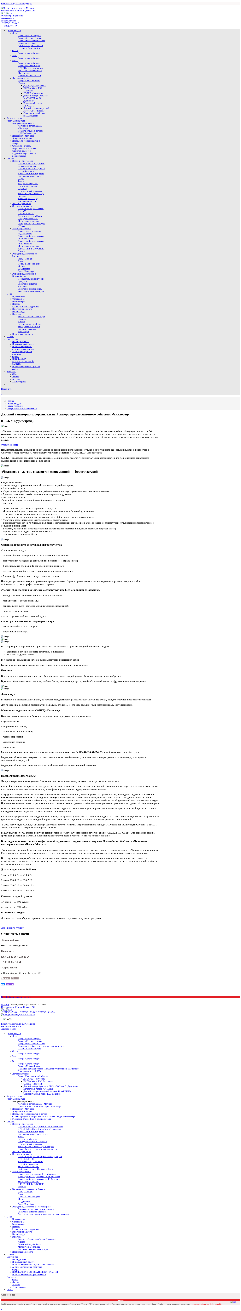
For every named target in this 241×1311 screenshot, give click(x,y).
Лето (14, 33)
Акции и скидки (14, 118)
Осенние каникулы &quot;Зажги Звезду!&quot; (40, 1156)
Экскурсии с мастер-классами (32, 1212)
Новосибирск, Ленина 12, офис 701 (18, 10)
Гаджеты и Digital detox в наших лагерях (24, 154)
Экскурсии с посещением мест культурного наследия (31, 290)
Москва (21, 266)
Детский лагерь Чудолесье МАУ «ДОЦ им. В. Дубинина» (35, 98)
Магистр (5, 1004)
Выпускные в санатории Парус (33, 1134)
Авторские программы (23, 123)
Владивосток (24, 269)
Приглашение (18, 296)
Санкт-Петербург (26, 271)
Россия (21, 261)
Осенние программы (22, 206)
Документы (12, 339)
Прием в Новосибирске (29, 264)
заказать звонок (8, 21)
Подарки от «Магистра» (23, 136)
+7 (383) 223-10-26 (46, 1012)
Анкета (21, 321)
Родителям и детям (16, 121)
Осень (15, 50)
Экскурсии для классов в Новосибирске (24, 275)
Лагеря (15, 376)
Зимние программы (21, 228)
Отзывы (10, 336)
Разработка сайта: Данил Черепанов (18, 1024)
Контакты (11, 371)
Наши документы (20, 341)
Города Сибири (25, 259)
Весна (15, 60)
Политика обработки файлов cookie (29, 1274)
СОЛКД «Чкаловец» (33, 93)
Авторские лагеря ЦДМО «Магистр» (35, 1104)
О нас (9, 294)
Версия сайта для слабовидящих (16, 3)
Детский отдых (14, 30)
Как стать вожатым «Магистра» (27, 330)
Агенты (16, 379)
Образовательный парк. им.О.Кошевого (34, 114)
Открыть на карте (9, 445)
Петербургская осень (28, 218)
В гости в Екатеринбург (29, 48)
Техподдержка (19, 381)
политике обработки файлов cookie (207, 1304)
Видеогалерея (18, 301)
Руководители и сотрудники (25, 306)
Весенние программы (22, 161)
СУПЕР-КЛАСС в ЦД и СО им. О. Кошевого (31, 169)
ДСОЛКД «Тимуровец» (34, 85)
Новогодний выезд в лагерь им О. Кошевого (31, 237)
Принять (120, 1300)
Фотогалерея (18, 299)
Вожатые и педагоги (22, 309)
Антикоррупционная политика (27, 1267)
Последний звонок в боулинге (32, 1141)
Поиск (10, 1289)
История (16, 304)
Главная (10, 401)
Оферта (15, 356)
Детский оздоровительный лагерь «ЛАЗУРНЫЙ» (36, 109)
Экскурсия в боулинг (28, 183)
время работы (7, 18)
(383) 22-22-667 (9, 956)
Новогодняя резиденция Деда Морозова (29, 232)
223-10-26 (24, 956)
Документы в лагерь (22, 138)
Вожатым (16, 314)
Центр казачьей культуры (30, 191)
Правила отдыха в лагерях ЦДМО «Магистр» (30, 132)
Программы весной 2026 (29, 75)
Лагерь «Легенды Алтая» (30, 38)
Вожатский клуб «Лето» (29, 324)
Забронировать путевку (12, 928)
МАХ (10, 984)
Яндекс (5, 978)
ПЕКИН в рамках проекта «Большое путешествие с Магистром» (30, 70)
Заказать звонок (8, 1029)
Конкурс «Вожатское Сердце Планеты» (37, 1239)
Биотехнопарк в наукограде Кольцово (36, 1146)
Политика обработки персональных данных (23, 347)
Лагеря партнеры (20, 78)
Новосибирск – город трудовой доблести (28, 199)
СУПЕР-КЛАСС (26, 213)
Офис (15, 374)
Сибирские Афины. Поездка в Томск (35, 1169)
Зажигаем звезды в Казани (30, 216)
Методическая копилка (29, 326)
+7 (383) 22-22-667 (10, 23)
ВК (3, 984)
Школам (11, 158)
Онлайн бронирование (12, 15)
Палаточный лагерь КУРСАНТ (32, 104)
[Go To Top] (1, 1308)
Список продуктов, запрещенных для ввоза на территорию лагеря (25, 148)
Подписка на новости (22, 334)
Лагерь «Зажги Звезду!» (29, 35)
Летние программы (21, 203)
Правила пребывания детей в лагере (29, 1114)
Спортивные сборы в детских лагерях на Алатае (30, 44)
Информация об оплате (23, 344)
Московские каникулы (28, 221)
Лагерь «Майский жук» (29, 65)
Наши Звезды (18, 311)
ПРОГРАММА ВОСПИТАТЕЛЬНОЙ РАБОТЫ (23, 361)
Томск (21, 181)
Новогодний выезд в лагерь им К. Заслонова (31, 242)
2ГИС (15, 978)
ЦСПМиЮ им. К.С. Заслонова (32, 89)
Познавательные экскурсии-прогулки (36, 1209)
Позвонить (6, 389)
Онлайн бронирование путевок (16, 997)
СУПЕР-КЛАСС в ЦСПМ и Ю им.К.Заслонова (31, 164)
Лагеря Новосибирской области (22, 408)
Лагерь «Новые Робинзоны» (31, 40)
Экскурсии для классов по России (28, 1189)
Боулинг (22, 251)
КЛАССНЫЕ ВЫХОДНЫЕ (31, 173)
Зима (14, 55)
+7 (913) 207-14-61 (10, 26)
